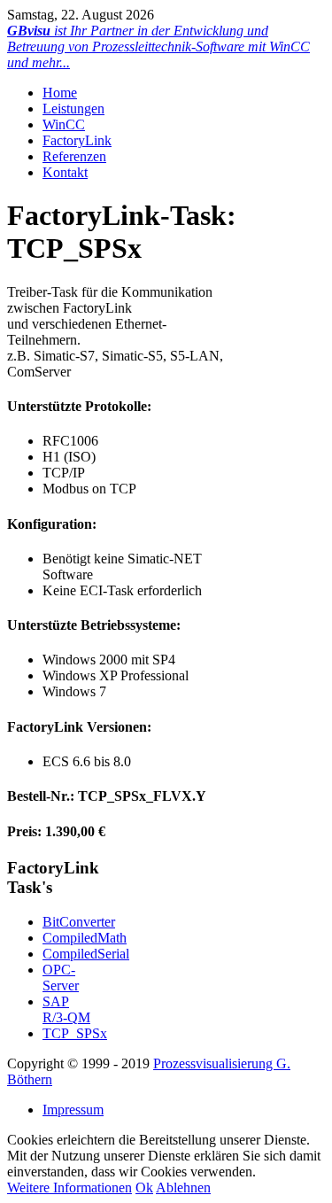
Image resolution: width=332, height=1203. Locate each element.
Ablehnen (183, 1187)
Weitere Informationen (69, 1187)
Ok (144, 1187)
